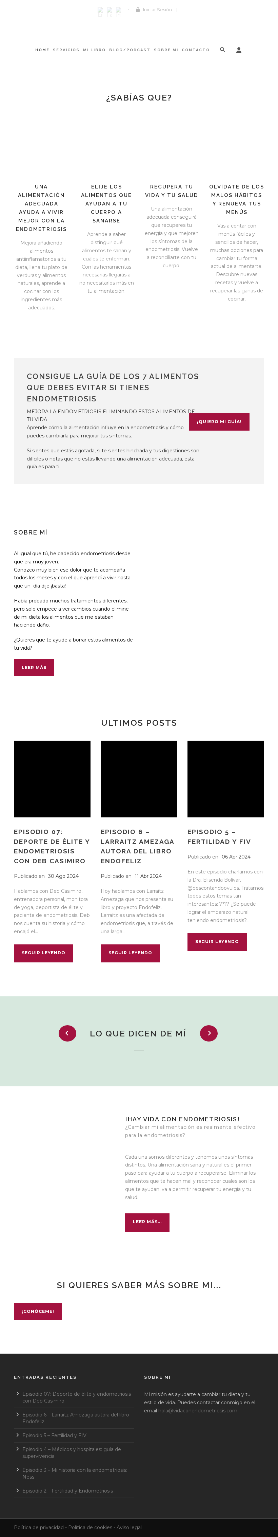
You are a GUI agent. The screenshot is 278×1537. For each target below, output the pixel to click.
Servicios (66, 50)
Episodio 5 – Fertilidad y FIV (54, 1435)
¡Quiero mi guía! (219, 421)
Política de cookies (90, 1527)
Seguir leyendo (43, 952)
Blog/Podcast (130, 50)
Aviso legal (129, 1527)
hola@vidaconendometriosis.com (197, 1411)
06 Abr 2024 (236, 857)
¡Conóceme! (38, 1311)
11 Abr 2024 (148, 876)
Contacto (196, 50)
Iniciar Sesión (157, 9)
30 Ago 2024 (63, 876)
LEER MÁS (34, 667)
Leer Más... (147, 1221)
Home (42, 50)
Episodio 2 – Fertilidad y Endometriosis (67, 1491)
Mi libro (94, 50)
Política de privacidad (39, 1527)
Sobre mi (166, 50)
